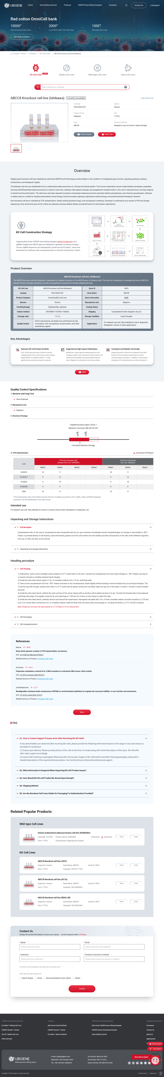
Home (30, 5)
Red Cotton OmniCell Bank (57, 1025)
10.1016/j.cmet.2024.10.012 (31, 695)
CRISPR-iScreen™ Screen (10, 1030)
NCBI (126, 298)
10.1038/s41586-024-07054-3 (31, 655)
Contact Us (139, 5)
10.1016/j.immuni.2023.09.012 (32, 675)
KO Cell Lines (45, 54)
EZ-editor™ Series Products (57, 1034)
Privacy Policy (143, 1073)
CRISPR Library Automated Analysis (104, 1030)
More (82, 712)
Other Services (7, 1039)
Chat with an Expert (141, 1057)
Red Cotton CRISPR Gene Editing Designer (107, 1025)
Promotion (150, 1025)
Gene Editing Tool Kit (99, 1034)
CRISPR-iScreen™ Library (56, 1030)
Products (32, 54)
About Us (149, 1034)
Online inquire (85, 134)
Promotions (157, 1049)
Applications (150, 1039)
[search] (126, 5)
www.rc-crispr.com (65, 242)
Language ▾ (155, 5)
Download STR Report (144, 453)
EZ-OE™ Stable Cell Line (10, 1034)
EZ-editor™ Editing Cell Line (11, 1025)
